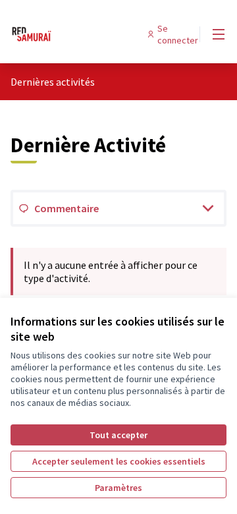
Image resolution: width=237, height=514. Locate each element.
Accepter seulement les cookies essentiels (118, 461)
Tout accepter (118, 435)
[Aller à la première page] (90, 34)
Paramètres (118, 488)
